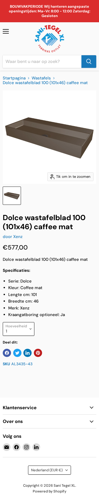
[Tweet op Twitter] (17, 353)
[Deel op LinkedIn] (27, 353)
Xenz (18, 236)
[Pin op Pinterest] (38, 353)
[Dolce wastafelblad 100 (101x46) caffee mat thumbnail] (12, 195)
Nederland (47, 470)
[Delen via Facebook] (7, 353)
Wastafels (41, 78)
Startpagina (14, 78)
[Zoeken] (88, 61)
